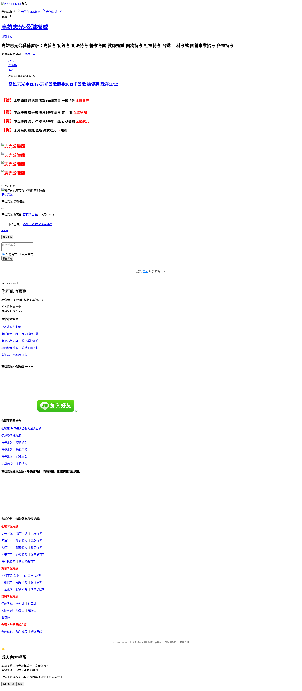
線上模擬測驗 (30, 340)
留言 (34, 214)
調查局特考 (38, 554)
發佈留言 (7, 258)
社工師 (32, 603)
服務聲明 (184, 642)
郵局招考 (21, 582)
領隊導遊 (7, 610)
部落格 (12, 65)
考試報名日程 (9, 333)
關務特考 (21, 547)
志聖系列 (7, 449)
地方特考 (36, 533)
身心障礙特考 (27, 561)
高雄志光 (7, 194)
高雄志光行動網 (11, 326)
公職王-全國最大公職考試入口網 (21, 428)
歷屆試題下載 (30, 333)
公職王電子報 (30, 347)
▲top (4, 230)
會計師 (20, 603)
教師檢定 (21, 631)
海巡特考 (7, 547)
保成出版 (21, 456)
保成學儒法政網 (11, 435)
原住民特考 (8, 561)
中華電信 (7, 589)
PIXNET (125, 642)
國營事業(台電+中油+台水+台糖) (21, 575)
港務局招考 (38, 589)
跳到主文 (7, 36)
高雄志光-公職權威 (24, 27)
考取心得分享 (9, 340)
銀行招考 (36, 582)
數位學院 (21, 449)
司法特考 (7, 540)
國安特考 (7, 554)
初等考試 (21, 533)
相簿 (11, 61)
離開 (20, 684)
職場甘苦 (30, 54)
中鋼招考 (7, 582)
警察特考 (21, 540)
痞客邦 (26, 214)
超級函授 (7, 463)
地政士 (20, 610)
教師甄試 (7, 631)
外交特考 (21, 554)
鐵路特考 (36, 540)
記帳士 (32, 610)
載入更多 (7, 237)
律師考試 (7, 603)
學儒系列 (21, 442)
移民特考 (36, 547)
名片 (11, 69)
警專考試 (36, 631)
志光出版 (7, 456)
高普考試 (7, 533)
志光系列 (7, 442)
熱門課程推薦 (9, 347)
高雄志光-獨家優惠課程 (37, 224)
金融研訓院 (20, 354)
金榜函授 (21, 463)
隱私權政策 (170, 642)
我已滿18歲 (8, 684)
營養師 (5, 617)
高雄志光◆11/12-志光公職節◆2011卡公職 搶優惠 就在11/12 (63, 84)
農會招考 (21, 589)
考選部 (5, 354)
